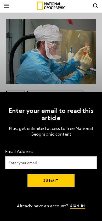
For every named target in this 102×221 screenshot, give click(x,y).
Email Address (19, 151)
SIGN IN (77, 205)
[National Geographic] (51, 6)
